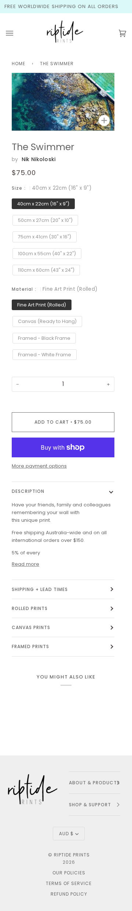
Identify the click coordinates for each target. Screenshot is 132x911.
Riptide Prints (72, 855)
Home (18, 63)
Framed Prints (30, 646)
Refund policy (69, 894)
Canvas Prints (31, 627)
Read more (25, 564)
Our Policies (68, 873)
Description (28, 491)
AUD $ (66, 833)
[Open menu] (17, 33)
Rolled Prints (30, 608)
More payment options (39, 465)
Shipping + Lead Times (40, 589)
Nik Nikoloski (39, 159)
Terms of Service (69, 883)
